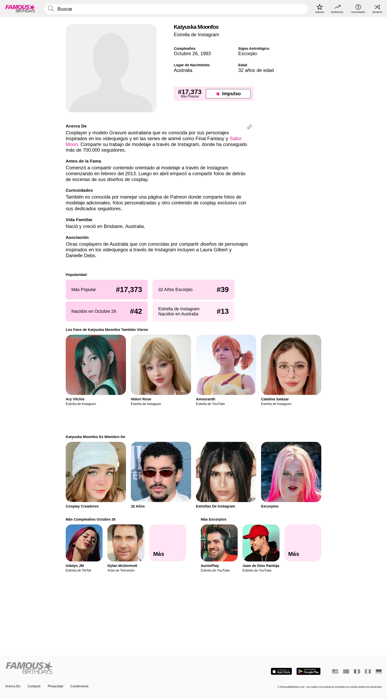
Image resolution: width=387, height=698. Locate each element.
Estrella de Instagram (196, 34)
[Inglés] (335, 671)
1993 (205, 53)
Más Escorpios (213, 519)
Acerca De (12, 686)
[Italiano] (368, 671)
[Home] (98, 668)
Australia (183, 70)
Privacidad (55, 686)
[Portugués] (346, 671)
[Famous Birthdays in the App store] (281, 671)
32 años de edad (256, 70)
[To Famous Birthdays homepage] (20, 8)
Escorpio (247, 53)
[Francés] (357, 671)
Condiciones (79, 686)
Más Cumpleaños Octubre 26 (90, 519)
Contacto (34, 686)
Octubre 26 (186, 53)
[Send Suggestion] (250, 127)
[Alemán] (379, 671)
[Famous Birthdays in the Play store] (308, 671)
